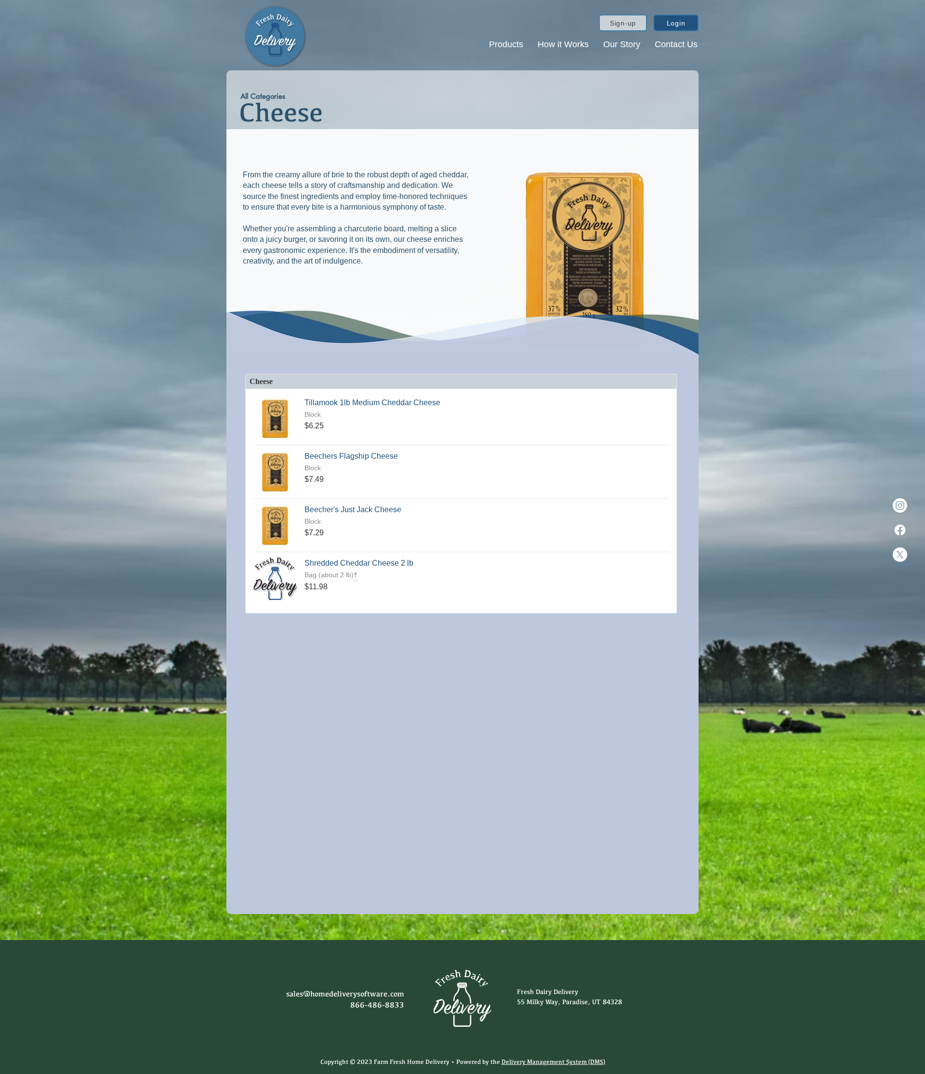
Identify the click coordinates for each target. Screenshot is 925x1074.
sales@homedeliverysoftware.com (345, 994)
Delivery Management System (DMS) (553, 1062)
